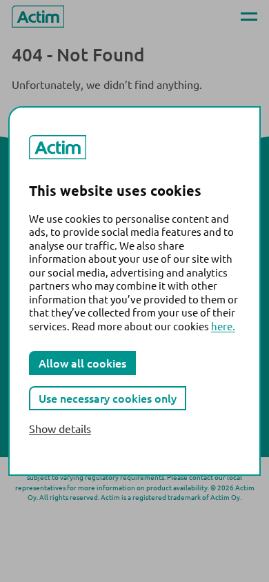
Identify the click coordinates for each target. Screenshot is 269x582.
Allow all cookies (82, 362)
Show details (60, 428)
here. (223, 325)
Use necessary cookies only (108, 397)
